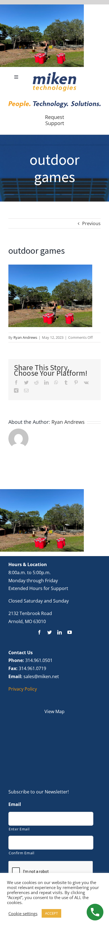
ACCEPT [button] (51, 913)
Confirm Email (21, 852)
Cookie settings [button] (22, 913)
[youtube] (69, 632)
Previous (91, 223)
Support (54, 123)
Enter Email (19, 829)
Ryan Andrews (25, 337)
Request (54, 117)
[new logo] (54, 74)
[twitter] (49, 632)
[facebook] (39, 632)
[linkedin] (59, 632)
